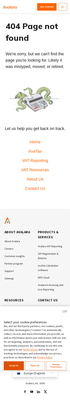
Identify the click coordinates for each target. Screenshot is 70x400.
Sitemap (9, 278)
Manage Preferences (56, 365)
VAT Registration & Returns (48, 256)
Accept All (13, 365)
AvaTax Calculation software (48, 268)
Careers (8, 248)
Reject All (35, 365)
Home (35, 142)
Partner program (13, 263)
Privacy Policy (44, 357)
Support (9, 271)
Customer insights (14, 256)
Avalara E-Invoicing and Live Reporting (50, 287)
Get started (47, 6)
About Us (35, 179)
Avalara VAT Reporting (50, 246)
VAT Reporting (35, 160)
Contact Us (35, 188)
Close (64, 311)
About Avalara (12, 241)
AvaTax (35, 151)
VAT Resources (35, 170)
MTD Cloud (43, 277)
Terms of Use (30, 349)
